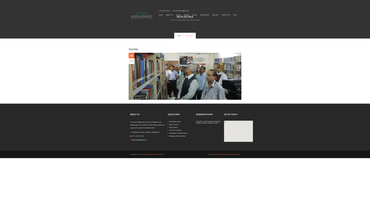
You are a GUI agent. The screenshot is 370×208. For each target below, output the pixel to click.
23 (131, 55)
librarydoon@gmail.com (182, 11)
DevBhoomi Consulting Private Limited (228, 154)
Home (161, 15)
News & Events (174, 124)
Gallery (215, 15)
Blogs (194, 15)
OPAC (235, 15)
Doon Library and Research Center (153, 154)
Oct (132, 61)
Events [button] (186, 15)
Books (178, 15)
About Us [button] (169, 15)
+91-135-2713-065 (164, 11)
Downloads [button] (204, 15)
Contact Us (225, 15)
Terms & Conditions (175, 130)
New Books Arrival (175, 121)
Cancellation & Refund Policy (178, 133)
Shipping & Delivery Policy (177, 136)
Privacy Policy (173, 127)
